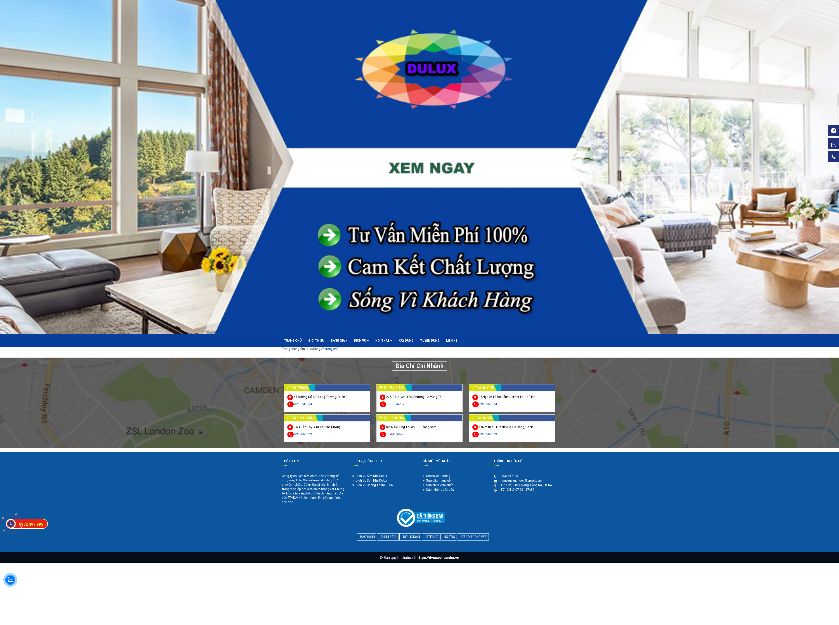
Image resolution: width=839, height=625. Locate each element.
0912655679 (303, 434)
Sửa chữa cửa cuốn (439, 485)
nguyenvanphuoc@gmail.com (521, 480)
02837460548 (304, 404)
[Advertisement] (131, 593)
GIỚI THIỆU (316, 340)
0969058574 (488, 404)
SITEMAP (432, 537)
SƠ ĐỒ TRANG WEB (474, 537)
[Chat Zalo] (833, 143)
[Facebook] (833, 130)
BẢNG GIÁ (339, 340)
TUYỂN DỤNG (430, 340)
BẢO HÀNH (367, 537)
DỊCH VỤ (361, 340)
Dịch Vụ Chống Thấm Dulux (374, 485)
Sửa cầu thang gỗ (438, 480)
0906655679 (488, 434)
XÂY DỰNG (406, 340)
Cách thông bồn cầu (440, 489)
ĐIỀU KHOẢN (411, 537)
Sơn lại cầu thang (438, 476)
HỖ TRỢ (449, 537)
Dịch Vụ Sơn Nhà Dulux (371, 480)
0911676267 (395, 404)
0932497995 (509, 476)
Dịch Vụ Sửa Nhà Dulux (371, 476)
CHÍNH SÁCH (388, 537)
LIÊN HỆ (451, 340)
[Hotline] (833, 156)
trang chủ (331, 349)
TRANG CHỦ (293, 340)
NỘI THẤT (383, 340)
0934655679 (395, 434)
